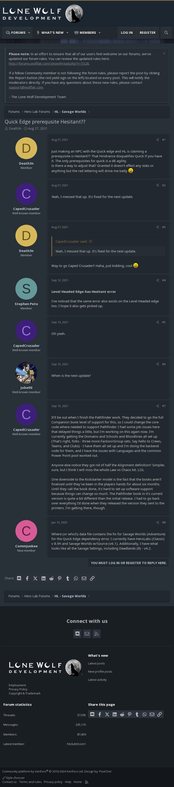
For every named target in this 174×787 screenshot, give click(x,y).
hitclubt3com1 (76, 744)
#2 (164, 185)
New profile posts (100, 671)
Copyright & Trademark (25, 693)
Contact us (9, 782)
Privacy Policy (18, 689)
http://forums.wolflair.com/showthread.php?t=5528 (49, 63)
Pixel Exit (105, 771)
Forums (18, 32)
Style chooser (15, 778)
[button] (29, 33)
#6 (164, 364)
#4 (164, 280)
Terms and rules (30, 782)
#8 (164, 522)
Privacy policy (53, 782)
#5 (164, 322)
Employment (17, 685)
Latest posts (96, 663)
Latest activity (97, 680)
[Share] (158, 139)
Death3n (15, 128)
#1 (164, 140)
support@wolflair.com (26, 87)
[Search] (166, 33)
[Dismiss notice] (164, 54)
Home (78, 782)
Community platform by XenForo (43, 771)
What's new (52, 32)
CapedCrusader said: (71, 241)
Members (88, 32)
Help (68, 782)
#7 (164, 406)
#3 (164, 227)
